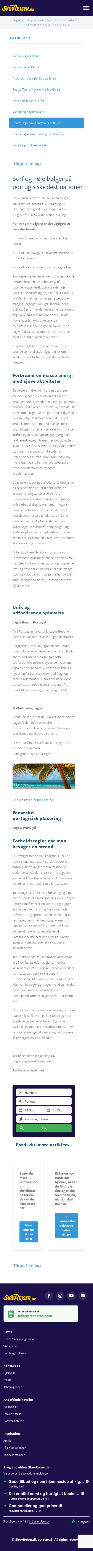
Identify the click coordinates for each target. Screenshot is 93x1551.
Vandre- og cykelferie (26, 56)
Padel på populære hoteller (30, 145)
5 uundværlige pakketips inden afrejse (66, 1225)
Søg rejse (18, 20)
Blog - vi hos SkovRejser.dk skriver (46, 20)
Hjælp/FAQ (9, 1373)
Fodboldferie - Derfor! (26, 67)
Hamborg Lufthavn (14, 1353)
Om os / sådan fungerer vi (18, 1339)
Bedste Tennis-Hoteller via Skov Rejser (37, 89)
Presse (7, 1380)
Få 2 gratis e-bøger (14, 1448)
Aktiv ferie (74, 20)
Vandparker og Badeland (28, 112)
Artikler (8, 1441)
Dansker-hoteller (13, 1421)
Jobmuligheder (12, 1387)
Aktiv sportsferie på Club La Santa (34, 78)
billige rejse (41, 800)
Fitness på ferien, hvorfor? (29, 101)
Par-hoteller (10, 1407)
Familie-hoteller (12, 1414)
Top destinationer (14, 1455)
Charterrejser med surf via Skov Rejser (37, 123)
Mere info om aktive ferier (28, 1231)
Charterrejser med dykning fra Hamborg (38, 134)
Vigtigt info (10, 1346)
